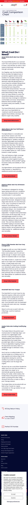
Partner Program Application (7, 453)
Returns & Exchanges (6, 444)
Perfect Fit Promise (5, 437)
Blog (2, 465)
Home (3, 10)
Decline (13, 498)
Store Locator (4, 467)
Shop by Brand (4, 446)
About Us (3, 459)
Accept (13, 494)
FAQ (2, 461)
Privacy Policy (8, 490)
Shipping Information (6, 442)
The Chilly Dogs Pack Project (7, 448)
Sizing (2, 439)
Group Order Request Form (7, 450)
